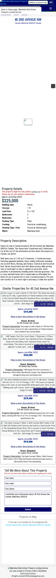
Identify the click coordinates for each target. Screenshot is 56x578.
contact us (35, 191)
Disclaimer (42, 570)
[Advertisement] (28, 53)
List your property (16, 570)
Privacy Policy (31, 570)
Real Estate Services (28, 573)
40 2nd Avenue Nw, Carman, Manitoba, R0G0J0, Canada (28, 525)
